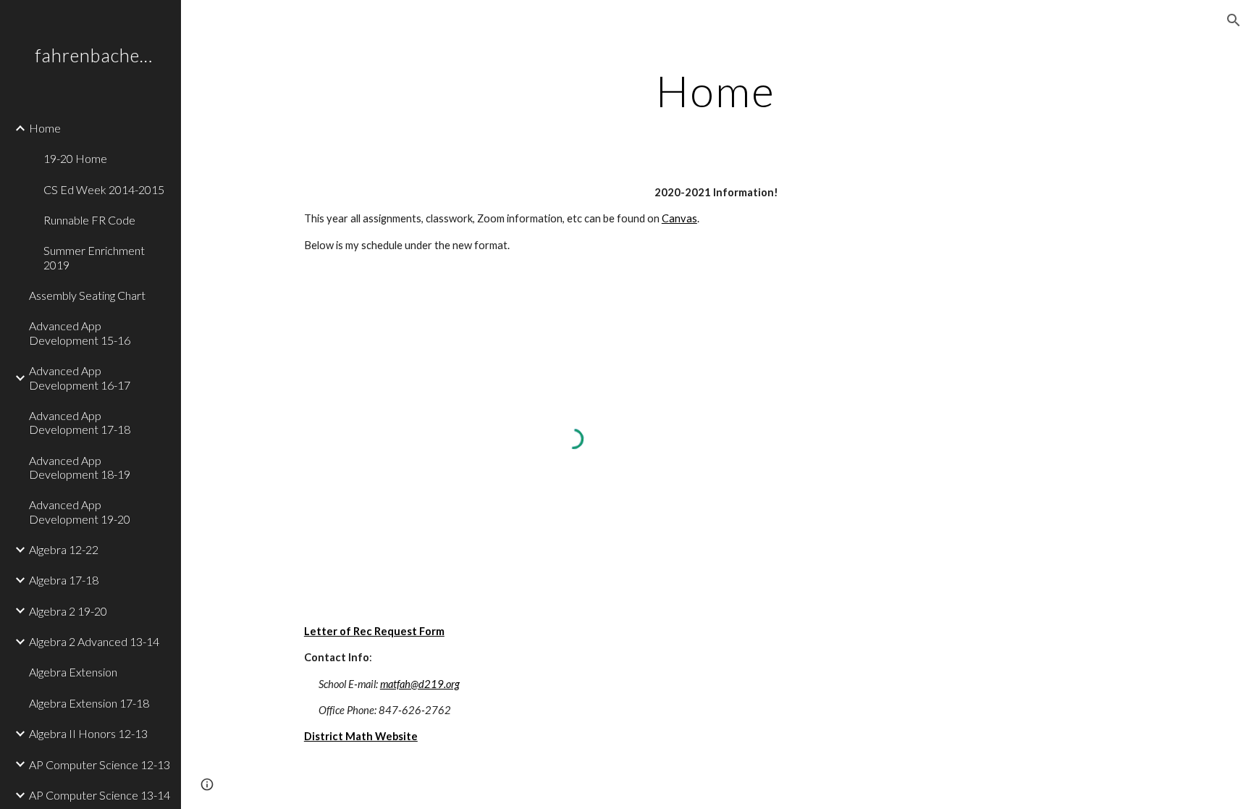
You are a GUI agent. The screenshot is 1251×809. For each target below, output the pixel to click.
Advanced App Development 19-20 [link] (79, 511)
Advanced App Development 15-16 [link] (79, 332)
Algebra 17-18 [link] (63, 580)
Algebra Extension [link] (73, 672)
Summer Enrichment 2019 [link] (94, 257)
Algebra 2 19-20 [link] (68, 611)
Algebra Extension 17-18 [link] (89, 703)
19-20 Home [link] (75, 158)
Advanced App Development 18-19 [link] (79, 467)
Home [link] (45, 128)
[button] (1233, 20)
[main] (716, 90)
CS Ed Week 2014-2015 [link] (103, 189)
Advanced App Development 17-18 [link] (79, 422)
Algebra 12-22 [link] (63, 549)
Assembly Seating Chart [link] (87, 295)
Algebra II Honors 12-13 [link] (88, 733)
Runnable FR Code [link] (89, 220)
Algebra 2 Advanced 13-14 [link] (94, 641)
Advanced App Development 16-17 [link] (79, 377)
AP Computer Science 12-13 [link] (99, 764)
